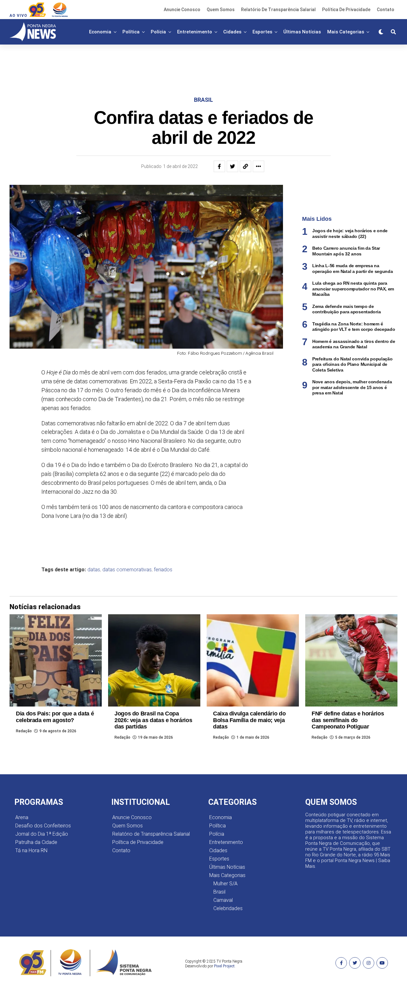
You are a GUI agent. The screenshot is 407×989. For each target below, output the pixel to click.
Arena (21, 817)
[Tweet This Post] (232, 166)
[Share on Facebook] (219, 166)
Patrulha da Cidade (36, 842)
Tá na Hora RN (31, 850)
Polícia (158, 32)
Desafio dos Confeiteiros (43, 826)
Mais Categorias (345, 32)
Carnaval (223, 900)
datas (93, 569)
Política (131, 32)
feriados (163, 569)
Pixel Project (224, 966)
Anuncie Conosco (182, 9)
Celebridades (228, 908)
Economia (100, 32)
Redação (24, 731)
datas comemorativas (127, 569)
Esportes (262, 32)
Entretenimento (194, 32)
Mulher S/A (225, 884)
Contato (385, 9)
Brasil (219, 892)
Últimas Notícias (302, 32)
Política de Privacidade (346, 9)
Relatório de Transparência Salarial (278, 9)
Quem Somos (221, 9)
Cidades (232, 32)
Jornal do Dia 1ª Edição (41, 834)
